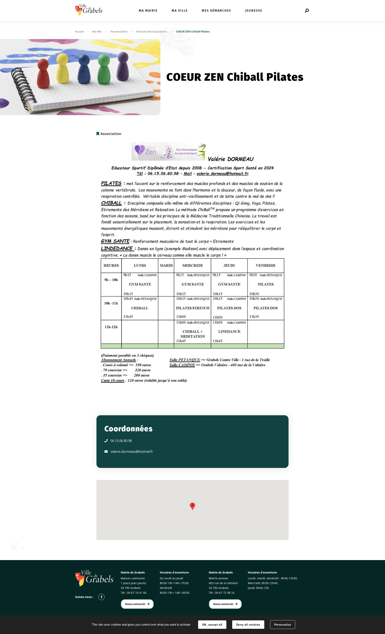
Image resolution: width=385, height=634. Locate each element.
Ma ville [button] (180, 10)
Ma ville (96, 31)
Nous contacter (135, 604)
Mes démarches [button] (216, 10)
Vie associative (118, 31)
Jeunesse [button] (253, 10)
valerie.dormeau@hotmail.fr (131, 451)
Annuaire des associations (151, 31)
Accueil (79, 31)
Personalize (282, 624)
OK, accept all (212, 624)
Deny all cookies (248, 624)
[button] (192, 506)
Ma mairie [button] (148, 10)
